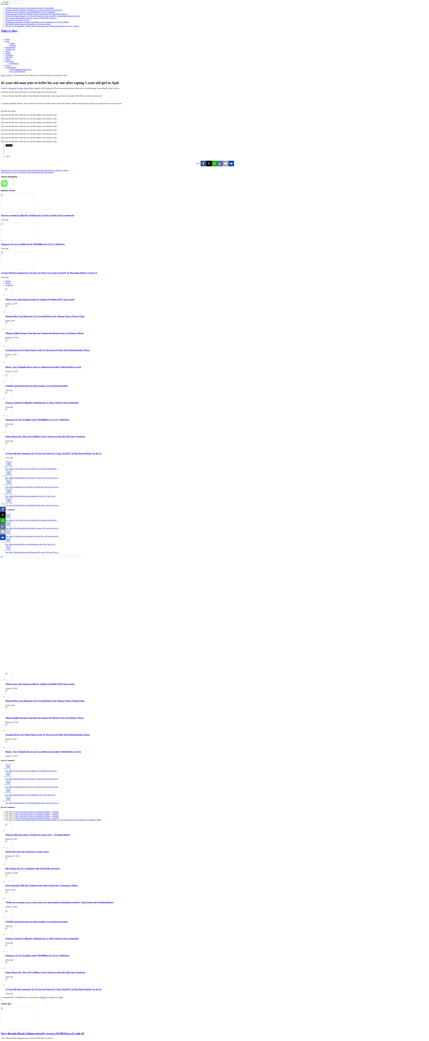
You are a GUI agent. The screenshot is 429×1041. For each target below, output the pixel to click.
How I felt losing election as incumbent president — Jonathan (37, 812)
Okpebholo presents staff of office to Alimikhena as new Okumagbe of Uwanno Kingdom (37, 22)
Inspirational (14, 63)
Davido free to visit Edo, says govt (17, 20)
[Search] (2, 2)
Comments (9, 285)
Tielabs (60, 997)
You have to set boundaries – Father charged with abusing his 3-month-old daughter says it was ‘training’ (42, 26)
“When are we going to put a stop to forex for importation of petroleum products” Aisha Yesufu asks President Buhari (59, 902)
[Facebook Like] (220, 163)
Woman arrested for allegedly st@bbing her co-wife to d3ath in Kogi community (33, 10)
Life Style (8, 57)
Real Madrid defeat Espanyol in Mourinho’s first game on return (27, 24)
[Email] (225, 163)
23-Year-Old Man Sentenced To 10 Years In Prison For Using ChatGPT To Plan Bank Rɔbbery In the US (42, 16)
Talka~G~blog (9, 30)
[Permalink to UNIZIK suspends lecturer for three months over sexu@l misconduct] (9, 381)
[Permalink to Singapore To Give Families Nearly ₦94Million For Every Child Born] (17, 240)
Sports (7, 51)
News (7, 41)
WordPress (43, 997)
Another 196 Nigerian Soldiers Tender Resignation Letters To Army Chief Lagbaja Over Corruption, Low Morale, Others (58, 820)
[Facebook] (203, 163)
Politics (12, 43)
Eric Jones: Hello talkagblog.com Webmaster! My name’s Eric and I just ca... (32, 505)
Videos (7, 59)
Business (13, 45)
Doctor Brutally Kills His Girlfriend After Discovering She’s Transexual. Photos (41, 885)
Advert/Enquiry (10, 67)
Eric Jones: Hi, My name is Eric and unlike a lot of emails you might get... (31, 469)
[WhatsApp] (214, 163)
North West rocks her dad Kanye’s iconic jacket (27, 851)
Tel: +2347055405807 (18, 71)
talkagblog (13, 88)
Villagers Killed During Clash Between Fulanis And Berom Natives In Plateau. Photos (44, 333)
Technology (9, 55)
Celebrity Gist (10, 49)
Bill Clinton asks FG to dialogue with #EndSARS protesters (32, 868)
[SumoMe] (231, 163)
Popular (8, 281)
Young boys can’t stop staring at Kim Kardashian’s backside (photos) (27, 172)
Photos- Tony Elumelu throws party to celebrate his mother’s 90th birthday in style (43, 367)
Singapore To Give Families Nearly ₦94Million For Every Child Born (30, 12)
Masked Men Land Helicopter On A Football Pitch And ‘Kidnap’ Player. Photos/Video (44, 316)
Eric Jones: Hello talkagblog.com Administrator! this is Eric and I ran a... (30, 496)
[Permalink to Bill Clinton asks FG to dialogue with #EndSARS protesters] (9, 864)
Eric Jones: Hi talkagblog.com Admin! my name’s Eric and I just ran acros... (32, 487)
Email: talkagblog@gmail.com (20, 69)
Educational (9, 61)
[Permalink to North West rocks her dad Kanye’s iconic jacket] (9, 847)
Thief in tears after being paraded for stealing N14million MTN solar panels (40, 299)
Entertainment (10, 47)
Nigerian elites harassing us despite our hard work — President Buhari (37, 835)
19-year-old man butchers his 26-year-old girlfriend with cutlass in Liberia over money (35, 170)
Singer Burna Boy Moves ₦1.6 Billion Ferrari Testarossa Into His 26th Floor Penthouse (36, 14)
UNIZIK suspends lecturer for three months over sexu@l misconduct (29, 8)
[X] (209, 163)
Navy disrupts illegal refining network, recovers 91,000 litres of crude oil (31, 18)
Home (7, 39)
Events (7, 65)
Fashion (8, 53)
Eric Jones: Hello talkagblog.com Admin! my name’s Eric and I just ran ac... (32, 478)
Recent (7, 283)
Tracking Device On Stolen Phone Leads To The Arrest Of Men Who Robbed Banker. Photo (47, 350)
